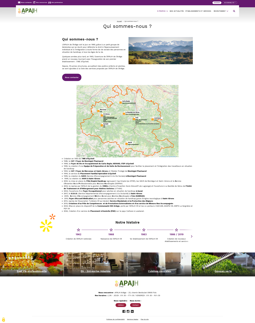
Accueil (119, 21)
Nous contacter (26, 2)
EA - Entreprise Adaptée (95, 271)
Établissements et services (198, 11)
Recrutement (220, 11)
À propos (161, 11)
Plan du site (145, 319)
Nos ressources (41, 2)
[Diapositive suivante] (191, 236)
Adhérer (217, 2)
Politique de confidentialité (115, 319)
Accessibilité (229, 2)
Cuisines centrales (159, 271)
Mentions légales (132, 319)
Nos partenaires (57, 2)
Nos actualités (177, 11)
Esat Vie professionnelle (32, 271)
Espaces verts (223, 271)
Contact (135, 305)
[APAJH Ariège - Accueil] (29, 11)
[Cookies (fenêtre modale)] (3, 319)
